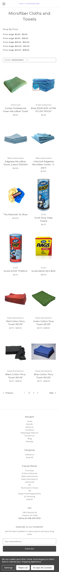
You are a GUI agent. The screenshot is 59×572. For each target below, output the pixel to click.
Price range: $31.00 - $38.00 (16, 50)
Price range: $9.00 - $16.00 (15, 38)
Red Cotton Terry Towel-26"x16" (15, 323)
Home (29, 421)
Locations (29, 430)
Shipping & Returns (29, 433)
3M (29, 491)
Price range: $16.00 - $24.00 (16, 42)
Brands (29, 424)
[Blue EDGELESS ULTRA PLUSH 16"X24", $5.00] (43, 85)
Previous (9, 393)
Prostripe (29, 470)
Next (51, 393)
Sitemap (29, 441)
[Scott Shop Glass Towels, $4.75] (43, 195)
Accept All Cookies (42, 567)
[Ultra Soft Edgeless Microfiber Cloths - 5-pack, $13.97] (43, 139)
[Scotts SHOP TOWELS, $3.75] (15, 248)
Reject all (23, 567)
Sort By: (8, 60)
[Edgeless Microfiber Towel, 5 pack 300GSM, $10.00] (15, 139)
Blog (30, 438)
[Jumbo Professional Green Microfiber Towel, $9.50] (15, 85)
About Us (30, 427)
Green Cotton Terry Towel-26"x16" (43, 323)
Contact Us (29, 436)
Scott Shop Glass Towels (43, 219)
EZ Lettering (29, 496)
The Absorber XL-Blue (15, 214)
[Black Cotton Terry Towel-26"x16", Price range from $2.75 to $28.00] (15, 352)
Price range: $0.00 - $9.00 (15, 34)
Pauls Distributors (29, 479)
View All (29, 499)
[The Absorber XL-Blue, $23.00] (15, 195)
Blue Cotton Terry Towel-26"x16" (43, 376)
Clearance (29, 454)
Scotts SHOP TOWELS (15, 271)
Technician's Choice (29, 488)
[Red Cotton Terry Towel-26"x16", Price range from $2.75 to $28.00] (15, 298)
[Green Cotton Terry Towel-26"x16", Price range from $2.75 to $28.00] (43, 298)
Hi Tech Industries (29, 473)
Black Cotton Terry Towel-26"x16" (15, 376)
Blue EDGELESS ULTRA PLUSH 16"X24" (43, 110)
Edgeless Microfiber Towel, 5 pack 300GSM (15, 163)
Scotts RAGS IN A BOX (43, 271)
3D (29, 485)
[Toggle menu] (4, 4)
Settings (8, 567)
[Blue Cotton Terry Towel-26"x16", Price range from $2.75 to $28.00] (43, 352)
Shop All (29, 457)
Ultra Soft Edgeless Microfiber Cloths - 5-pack (43, 164)
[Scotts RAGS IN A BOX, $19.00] (43, 248)
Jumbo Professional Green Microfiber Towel (15, 110)
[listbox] (20, 60)
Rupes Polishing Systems (29, 493)
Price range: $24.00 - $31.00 (16, 46)
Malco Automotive (30, 476)
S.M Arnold (29, 482)
